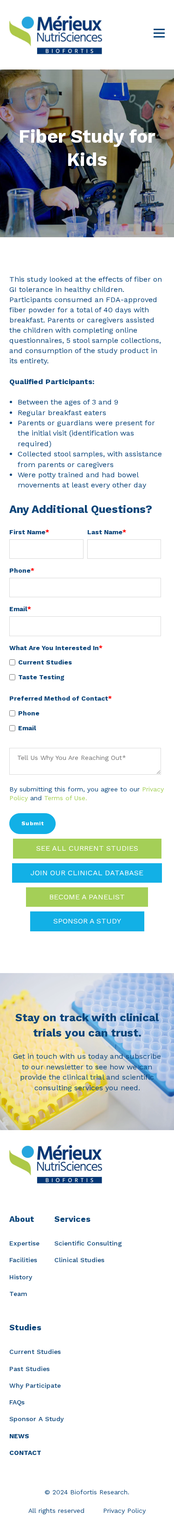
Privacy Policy (124, 1510)
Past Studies (29, 1368)
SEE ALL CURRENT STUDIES (87, 848)
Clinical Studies (79, 1260)
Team (18, 1293)
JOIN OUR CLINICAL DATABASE (87, 872)
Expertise (24, 1243)
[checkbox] (85, 670)
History (20, 1277)
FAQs (17, 1402)
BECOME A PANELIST (87, 896)
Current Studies (35, 1351)
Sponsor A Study (36, 1419)
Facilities (23, 1260)
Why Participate (35, 1385)
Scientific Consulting (88, 1243)
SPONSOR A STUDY (87, 921)
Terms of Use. (65, 798)
